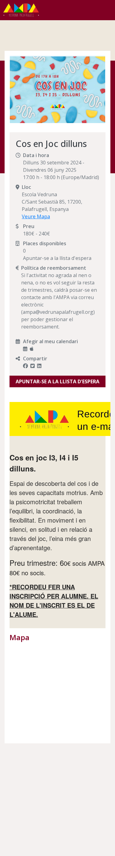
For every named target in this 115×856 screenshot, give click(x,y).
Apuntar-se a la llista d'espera (57, 381)
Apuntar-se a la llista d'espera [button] (57, 258)
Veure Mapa (36, 216)
